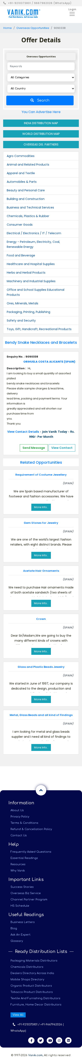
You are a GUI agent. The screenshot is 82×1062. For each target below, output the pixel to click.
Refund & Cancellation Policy (31, 829)
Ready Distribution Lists (41, 951)
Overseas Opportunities (32, 28)
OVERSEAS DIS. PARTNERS (41, 144)
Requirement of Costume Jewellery (41, 475)
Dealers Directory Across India (32, 973)
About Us (17, 810)
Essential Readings (24, 858)
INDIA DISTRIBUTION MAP (41, 123)
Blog (14, 928)
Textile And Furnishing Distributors (35, 998)
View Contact (62, 448)
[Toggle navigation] (71, 14)
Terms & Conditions (24, 822)
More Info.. (41, 507)
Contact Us (19, 835)
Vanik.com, (35, 1055)
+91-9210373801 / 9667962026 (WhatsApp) (40, 3)
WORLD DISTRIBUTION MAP (41, 134)
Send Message (33, 448)
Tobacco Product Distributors (32, 992)
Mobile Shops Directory (27, 979)
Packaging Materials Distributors (34, 960)
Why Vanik (18, 870)
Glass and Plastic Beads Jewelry (41, 667)
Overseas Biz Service (26, 893)
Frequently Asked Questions (31, 851)
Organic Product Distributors (31, 985)
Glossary (17, 941)
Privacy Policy (20, 816)
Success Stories (22, 887)
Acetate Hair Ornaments (41, 571)
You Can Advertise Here (41, 111)
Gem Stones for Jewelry (41, 523)
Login (72, 9)
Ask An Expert (20, 934)
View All (18, 1014)
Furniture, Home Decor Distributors (36, 1004)
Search (43, 100)
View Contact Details (23, 432)
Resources (18, 864)
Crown (41, 619)
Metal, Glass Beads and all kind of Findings (41, 715)
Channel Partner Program (29, 899)
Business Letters (23, 922)
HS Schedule (20, 905)
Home (7, 28)
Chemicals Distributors (27, 966)
